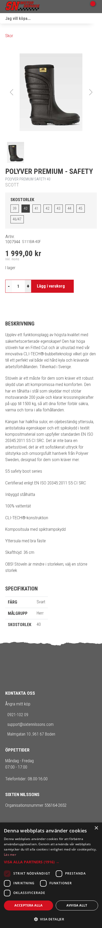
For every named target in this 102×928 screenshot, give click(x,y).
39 (14, 208)
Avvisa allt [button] (76, 905)
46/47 (17, 219)
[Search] (97, 18)
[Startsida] (22, 6)
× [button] (96, 828)
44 (69, 208)
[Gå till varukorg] (90, 6)
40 (25, 208)
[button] (51, 92)
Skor (9, 35)
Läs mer (10, 854)
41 (36, 208)
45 (80, 208)
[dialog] (51, 875)
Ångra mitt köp (17, 703)
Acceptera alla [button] (28, 905)
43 (58, 208)
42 (47, 208)
